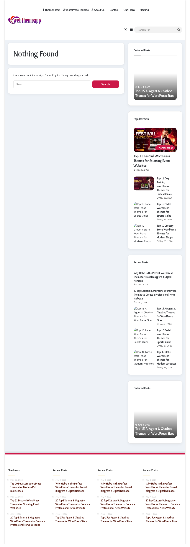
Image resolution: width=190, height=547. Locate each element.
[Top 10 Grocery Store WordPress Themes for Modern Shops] (144, 233)
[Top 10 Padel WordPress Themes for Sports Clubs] (144, 210)
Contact (113, 9)
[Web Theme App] (24, 20)
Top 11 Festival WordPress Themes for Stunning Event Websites (152, 160)
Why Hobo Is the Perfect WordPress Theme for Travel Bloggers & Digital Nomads (153, 276)
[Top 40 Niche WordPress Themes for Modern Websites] (144, 358)
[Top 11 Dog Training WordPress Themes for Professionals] (144, 183)
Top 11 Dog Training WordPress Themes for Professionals (164, 186)
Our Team (129, 9)
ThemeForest (52, 9)
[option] (155, 79)
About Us (99, 9)
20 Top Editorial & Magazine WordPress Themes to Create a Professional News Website (155, 294)
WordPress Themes (77, 9)
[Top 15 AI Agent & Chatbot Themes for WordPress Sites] (144, 314)
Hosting (144, 9)
